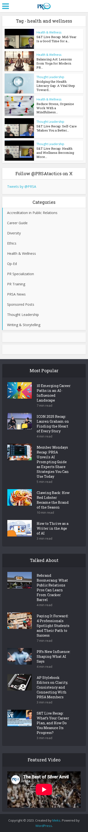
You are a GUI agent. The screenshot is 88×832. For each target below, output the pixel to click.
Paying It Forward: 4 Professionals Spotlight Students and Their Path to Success (53, 626)
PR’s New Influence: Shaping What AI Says (53, 656)
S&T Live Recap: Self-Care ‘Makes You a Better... (56, 128)
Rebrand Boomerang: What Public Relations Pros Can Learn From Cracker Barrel (52, 587)
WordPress (43, 826)
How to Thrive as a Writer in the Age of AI (52, 528)
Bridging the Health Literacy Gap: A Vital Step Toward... (55, 85)
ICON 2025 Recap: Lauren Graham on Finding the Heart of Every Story (53, 423)
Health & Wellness (48, 32)
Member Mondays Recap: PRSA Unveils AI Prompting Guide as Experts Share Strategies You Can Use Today (53, 462)
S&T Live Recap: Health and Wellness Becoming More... (55, 152)
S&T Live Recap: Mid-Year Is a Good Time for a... (56, 39)
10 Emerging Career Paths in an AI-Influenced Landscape (54, 393)
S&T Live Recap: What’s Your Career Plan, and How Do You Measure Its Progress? (53, 723)
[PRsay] (44, 5)
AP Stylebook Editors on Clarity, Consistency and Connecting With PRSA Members (52, 687)
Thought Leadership (50, 77)
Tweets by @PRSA (21, 186)
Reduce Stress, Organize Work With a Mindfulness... (55, 108)
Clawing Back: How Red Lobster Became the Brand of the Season (53, 500)
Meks (56, 820)
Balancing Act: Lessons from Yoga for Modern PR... (54, 63)
